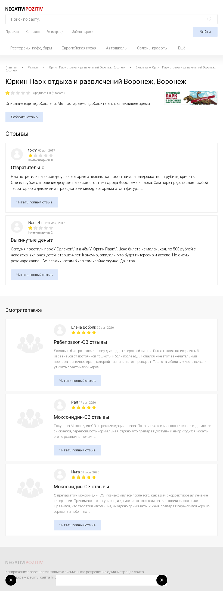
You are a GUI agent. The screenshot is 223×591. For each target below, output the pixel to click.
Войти (205, 32)
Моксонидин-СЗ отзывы (81, 417)
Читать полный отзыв (34, 202)
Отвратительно (27, 167)
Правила (12, 32)
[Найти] (210, 19)
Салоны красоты (152, 48)
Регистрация (56, 32)
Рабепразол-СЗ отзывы (80, 342)
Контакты (33, 32)
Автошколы (116, 48)
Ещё (181, 48)
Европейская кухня (79, 48)
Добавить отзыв (24, 117)
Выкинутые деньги (32, 240)
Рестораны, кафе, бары (31, 48)
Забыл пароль (82, 32)
